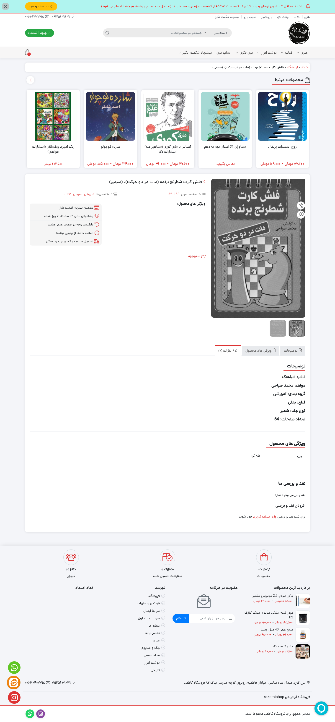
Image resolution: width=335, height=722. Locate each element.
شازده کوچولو (110, 146)
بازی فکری (266, 17)
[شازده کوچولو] (110, 116)
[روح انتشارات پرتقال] (282, 116)
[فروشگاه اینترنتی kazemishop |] (298, 32)
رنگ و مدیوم (151, 647)
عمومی (77, 194)
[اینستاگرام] (14, 697)
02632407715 (35, 17)
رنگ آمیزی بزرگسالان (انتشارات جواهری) (53, 149)
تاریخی (155, 670)
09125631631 (61, 17)
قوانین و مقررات (148, 603)
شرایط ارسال (151, 610)
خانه (305, 67)
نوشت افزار (283, 17)
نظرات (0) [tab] (225, 351)
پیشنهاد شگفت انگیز (227, 17)
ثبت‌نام (181, 618)
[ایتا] (14, 682)
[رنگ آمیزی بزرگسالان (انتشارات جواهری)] (53, 116)
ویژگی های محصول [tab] (258, 351)
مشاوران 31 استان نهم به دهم (225, 146)
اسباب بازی (249, 17)
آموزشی (89, 194)
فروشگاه (292, 67)
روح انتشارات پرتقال (282, 146)
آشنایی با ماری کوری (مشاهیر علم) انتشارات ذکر (167, 149)
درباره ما (154, 625)
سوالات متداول (149, 618)
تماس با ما (152, 632)
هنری (307, 17)
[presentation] (30, 80)
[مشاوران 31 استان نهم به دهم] (225, 116)
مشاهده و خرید (38, 6)
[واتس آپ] (14, 667)
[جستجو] (107, 32)
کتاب (297, 17)
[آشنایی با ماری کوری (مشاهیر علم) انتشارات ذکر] (168, 116)
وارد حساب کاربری (264, 516)
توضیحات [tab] (291, 351)
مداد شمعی (152, 655)
